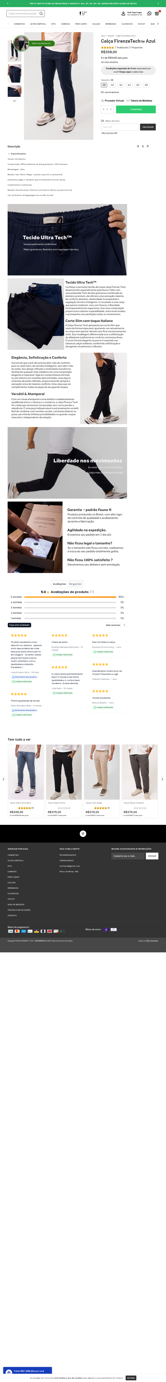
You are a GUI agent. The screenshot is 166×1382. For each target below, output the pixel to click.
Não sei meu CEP (109, 133)
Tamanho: (107, 80)
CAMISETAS (19, 24)
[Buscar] (41, 13)
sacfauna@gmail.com (69, 866)
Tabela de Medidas (141, 100)
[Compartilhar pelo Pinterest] (148, 146)
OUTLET (141, 24)
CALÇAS (96, 24)
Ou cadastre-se (134, 15)
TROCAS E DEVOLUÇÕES (19, 910)
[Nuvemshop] (148, 941)
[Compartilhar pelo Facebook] (138, 146)
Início (103, 36)
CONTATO (12, 915)
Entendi (131, 1378)
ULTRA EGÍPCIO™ (38, 24)
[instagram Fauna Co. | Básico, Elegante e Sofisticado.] (83, 833)
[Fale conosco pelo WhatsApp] (149, 14)
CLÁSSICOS (127, 24)
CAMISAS (65, 24)
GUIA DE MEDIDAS (16, 904)
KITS (53, 24)
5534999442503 (67, 855)
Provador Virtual (114, 100)
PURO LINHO (81, 24)
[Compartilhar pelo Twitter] (143, 146)
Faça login (137, 12)
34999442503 (66, 860)
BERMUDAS (111, 24)
